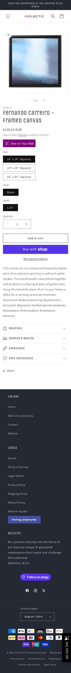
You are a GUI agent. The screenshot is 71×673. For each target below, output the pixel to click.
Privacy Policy (16, 485)
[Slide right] (44, 100)
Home (11, 407)
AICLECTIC (20, 652)
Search (12, 458)
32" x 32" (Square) (19, 177)
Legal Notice (16, 476)
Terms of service (36, 658)
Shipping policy (57, 658)
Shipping (22, 135)
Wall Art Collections (20, 416)
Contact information (29, 664)
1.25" (10, 207)
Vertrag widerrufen (24, 519)
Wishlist (13, 433)
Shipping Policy (17, 493)
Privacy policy (17, 658)
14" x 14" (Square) (19, 159)
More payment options (35, 258)
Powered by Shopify (36, 652)
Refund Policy (16, 502)
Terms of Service (18, 467)
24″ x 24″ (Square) (19, 168)
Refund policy (57, 652)
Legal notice (50, 664)
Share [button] (10, 370)
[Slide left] (26, 100)
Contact (13, 424)
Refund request (18, 511)
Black (10, 192)
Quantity (8, 216)
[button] (8, 16)
